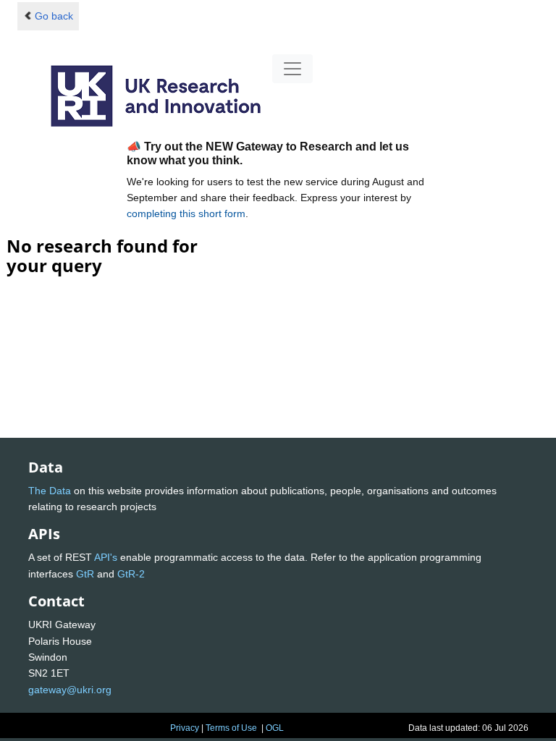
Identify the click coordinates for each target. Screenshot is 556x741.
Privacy (184, 728)
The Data (49, 490)
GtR (85, 574)
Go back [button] (54, 16)
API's (105, 557)
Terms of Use (231, 728)
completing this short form (186, 213)
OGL (275, 728)
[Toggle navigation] (292, 68)
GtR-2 (131, 574)
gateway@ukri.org (69, 689)
